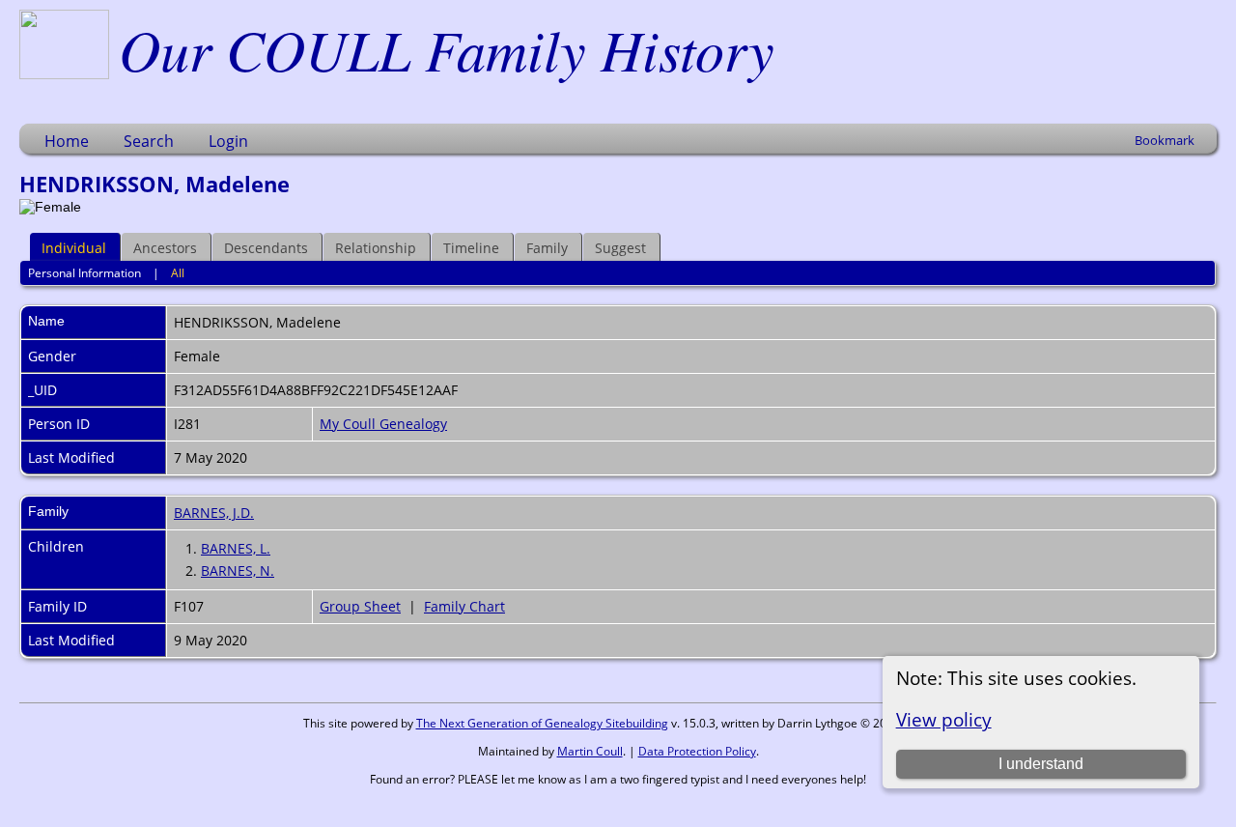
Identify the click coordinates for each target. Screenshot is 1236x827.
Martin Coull (590, 751)
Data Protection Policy (697, 751)
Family (547, 248)
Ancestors (165, 248)
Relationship (375, 248)
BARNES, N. (237, 570)
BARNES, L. (235, 548)
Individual (74, 248)
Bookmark (1164, 140)
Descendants (266, 248)
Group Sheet (360, 606)
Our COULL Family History (446, 48)
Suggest (620, 248)
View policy (944, 719)
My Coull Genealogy (383, 423)
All (177, 273)
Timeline (471, 248)
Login (228, 141)
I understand (1040, 764)
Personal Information (84, 273)
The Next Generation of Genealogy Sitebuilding (542, 723)
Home (66, 141)
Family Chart (464, 606)
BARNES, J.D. (214, 512)
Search (149, 141)
